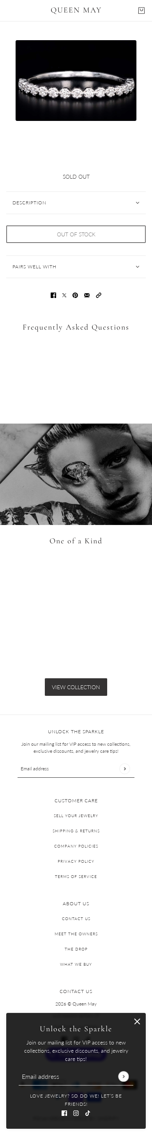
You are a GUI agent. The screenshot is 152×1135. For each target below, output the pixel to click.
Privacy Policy (76, 861)
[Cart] (141, 10)
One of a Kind (76, 541)
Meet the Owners (76, 933)
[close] (137, 1021)
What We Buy (76, 964)
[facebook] (64, 1112)
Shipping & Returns (76, 830)
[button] (98, 294)
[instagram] (76, 1112)
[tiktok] (88, 1112)
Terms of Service (76, 876)
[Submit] (123, 1076)
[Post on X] (64, 294)
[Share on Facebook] (53, 294)
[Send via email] (87, 294)
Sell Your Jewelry (76, 815)
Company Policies (76, 846)
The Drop (76, 949)
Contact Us (76, 918)
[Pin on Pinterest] (75, 294)
